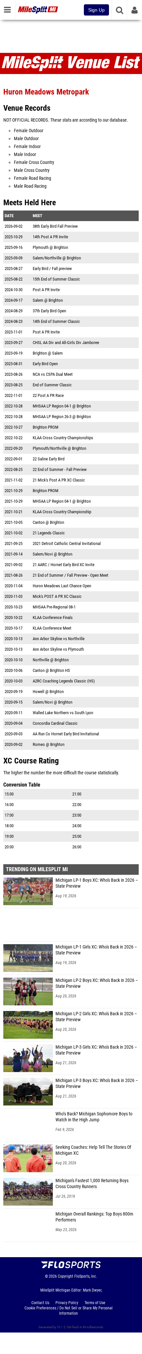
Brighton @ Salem (48, 353)
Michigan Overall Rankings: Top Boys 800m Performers (94, 1217)
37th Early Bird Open (49, 310)
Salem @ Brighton (48, 300)
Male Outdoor (26, 138)
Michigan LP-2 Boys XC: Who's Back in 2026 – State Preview (96, 983)
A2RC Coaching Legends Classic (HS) (64, 680)
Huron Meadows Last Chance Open (62, 585)
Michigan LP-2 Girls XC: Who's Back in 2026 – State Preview (96, 1017)
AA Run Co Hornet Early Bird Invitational (66, 733)
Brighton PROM (45, 427)
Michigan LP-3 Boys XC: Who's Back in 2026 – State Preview (96, 1083)
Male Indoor (25, 154)
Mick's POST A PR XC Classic (57, 596)
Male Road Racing (30, 186)
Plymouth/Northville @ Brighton (59, 448)
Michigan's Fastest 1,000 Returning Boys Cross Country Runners (91, 1183)
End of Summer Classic (52, 384)
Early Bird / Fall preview (52, 268)
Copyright (65, 1276)
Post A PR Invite (46, 289)
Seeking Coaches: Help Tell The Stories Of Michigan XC (93, 1150)
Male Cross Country (32, 170)
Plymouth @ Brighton (50, 247)
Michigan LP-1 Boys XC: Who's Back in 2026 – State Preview (96, 883)
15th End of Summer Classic (56, 279)
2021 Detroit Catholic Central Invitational (67, 543)
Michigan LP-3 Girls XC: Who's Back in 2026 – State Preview (96, 1050)
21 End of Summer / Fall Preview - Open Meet (70, 575)
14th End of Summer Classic (56, 321)
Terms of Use (95, 1302)
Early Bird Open (45, 363)
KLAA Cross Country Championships (63, 437)
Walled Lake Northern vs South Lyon (63, 712)
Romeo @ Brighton (48, 744)
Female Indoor (27, 146)
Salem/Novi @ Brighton (52, 554)
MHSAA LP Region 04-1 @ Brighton (62, 406)
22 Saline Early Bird (48, 458)
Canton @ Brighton (48, 522)
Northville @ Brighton (51, 659)
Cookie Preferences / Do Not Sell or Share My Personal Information (68, 1311)
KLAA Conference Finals (53, 617)
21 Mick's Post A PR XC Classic (59, 480)
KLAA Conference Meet (52, 628)
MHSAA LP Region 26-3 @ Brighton (62, 416)
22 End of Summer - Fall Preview (60, 469)
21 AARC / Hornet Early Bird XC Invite (63, 564)
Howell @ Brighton (48, 691)
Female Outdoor (28, 131)
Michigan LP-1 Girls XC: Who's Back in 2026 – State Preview (96, 950)
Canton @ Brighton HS (51, 670)
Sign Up (96, 10)
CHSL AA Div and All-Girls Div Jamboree (66, 342)
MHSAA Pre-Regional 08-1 (54, 606)
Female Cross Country (34, 162)
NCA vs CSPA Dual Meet (53, 374)
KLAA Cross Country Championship (62, 511)
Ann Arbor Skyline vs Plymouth (58, 649)
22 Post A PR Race (48, 395)
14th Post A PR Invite (50, 236)
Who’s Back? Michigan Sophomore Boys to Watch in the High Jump (93, 1117)
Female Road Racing (32, 178)
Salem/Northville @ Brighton (57, 257)
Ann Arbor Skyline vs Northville (59, 638)
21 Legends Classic (49, 532)
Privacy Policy (66, 1302)
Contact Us (40, 1302)
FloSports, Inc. (85, 1276)
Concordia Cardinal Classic (55, 723)
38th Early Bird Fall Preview (55, 226)
